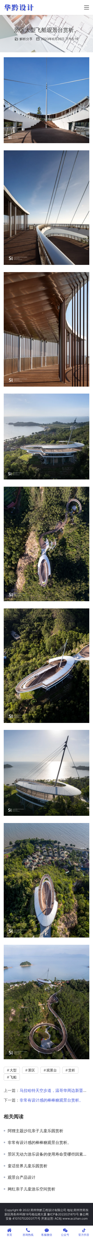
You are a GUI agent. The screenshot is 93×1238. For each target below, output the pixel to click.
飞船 (13, 1077)
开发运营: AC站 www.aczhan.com (64, 1218)
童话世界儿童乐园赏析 (27, 1166)
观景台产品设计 (21, 1177)
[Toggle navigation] (86, 7)
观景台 (51, 1070)
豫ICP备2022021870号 (63, 1214)
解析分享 (26, 39)
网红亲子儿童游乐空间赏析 (31, 1189)
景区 (31, 1070)
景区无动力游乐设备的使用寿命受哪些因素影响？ (48, 1154)
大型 (13, 1070)
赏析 (71, 1070)
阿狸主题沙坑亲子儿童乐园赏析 (35, 1130)
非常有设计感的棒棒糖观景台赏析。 (51, 1100)
